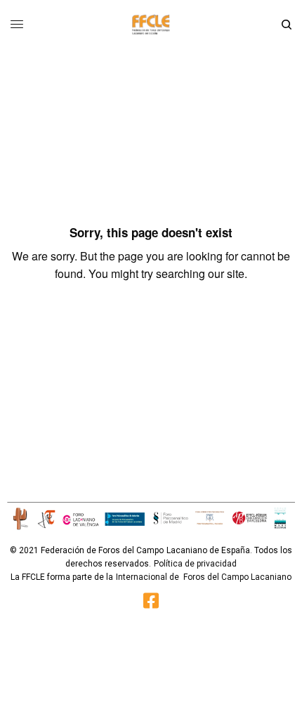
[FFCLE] (151, 24)
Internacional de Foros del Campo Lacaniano (203, 577)
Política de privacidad (195, 564)
